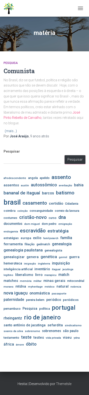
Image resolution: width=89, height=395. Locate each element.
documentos (13, 224)
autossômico (44, 185)
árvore (20, 344)
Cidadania (71, 203)
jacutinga (67, 269)
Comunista (19, 71)
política (44, 308)
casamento (35, 203)
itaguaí (56, 269)
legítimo (8, 275)
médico (50, 286)
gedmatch (43, 244)
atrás (39, 136)
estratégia (58, 231)
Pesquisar (12, 151)
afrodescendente (15, 178)
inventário (42, 269)
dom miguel (32, 224)
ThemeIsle (63, 384)
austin (25, 185)
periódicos (71, 300)
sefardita (55, 325)
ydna (77, 337)
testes (38, 337)
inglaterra (44, 263)
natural (62, 286)
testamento (11, 337)
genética (49, 256)
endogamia (11, 231)
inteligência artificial (18, 269)
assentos (11, 185)
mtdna (20, 286)
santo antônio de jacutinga (25, 325)
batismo (65, 193)
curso (52, 218)
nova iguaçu (16, 293)
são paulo (71, 331)
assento (61, 177)
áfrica (9, 344)
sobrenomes (51, 331)
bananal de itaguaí (22, 193)
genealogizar (14, 257)
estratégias (11, 238)
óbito (31, 344)
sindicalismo (73, 325)
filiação (30, 244)
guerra (74, 257)
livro (38, 275)
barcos (48, 193)
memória (26, 281)
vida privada (53, 337)
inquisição (61, 263)
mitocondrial (75, 281)
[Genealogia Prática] (11, 8)
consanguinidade (41, 210)
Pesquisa (11, 63)
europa (26, 238)
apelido (45, 178)
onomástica (39, 293)
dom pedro (49, 224)
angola (33, 178)
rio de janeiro (42, 317)
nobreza (75, 286)
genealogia (62, 244)
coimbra (9, 210)
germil (63, 257)
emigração (65, 224)
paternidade (14, 300)
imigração (30, 263)
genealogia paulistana (23, 250)
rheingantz (13, 318)
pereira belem (35, 300)
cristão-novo (33, 217)
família (66, 238)
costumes (10, 218)
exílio (37, 238)
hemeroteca (13, 263)
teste (26, 337)
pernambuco (12, 308)
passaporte (59, 293)
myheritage (35, 286)
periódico (53, 300)
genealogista (53, 250)
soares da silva (13, 331)
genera (33, 257)
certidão (56, 203)
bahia (79, 185)
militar (37, 281)
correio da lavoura (67, 210)
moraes (9, 286)
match (63, 275)
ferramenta (13, 244)
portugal (63, 307)
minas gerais (54, 281)
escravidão (33, 231)
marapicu (50, 275)
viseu (67, 337)
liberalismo (24, 275)
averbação (65, 185)
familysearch (50, 238)
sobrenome (32, 331)
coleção (22, 210)
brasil (12, 202)
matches (11, 281)
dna (62, 217)
